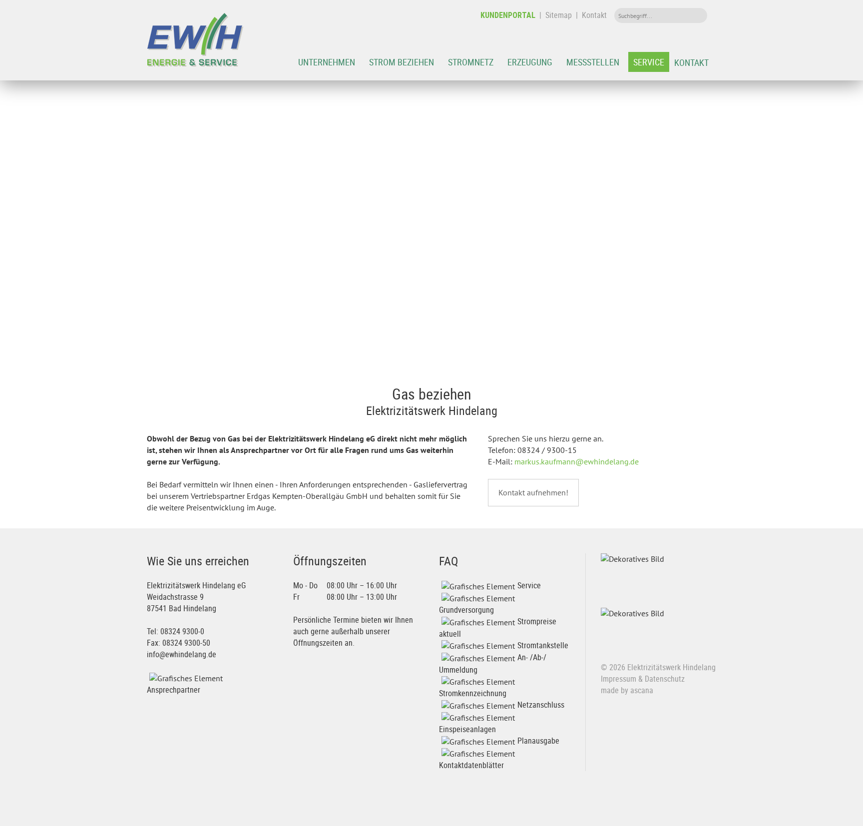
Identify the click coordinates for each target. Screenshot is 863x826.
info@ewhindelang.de (181, 654)
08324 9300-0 (182, 631)
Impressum (618, 678)
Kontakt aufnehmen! (533, 492)
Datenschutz (665, 678)
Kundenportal (507, 15)
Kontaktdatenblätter (471, 765)
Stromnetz (470, 62)
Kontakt (594, 14)
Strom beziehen (401, 62)
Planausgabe (538, 740)
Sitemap (558, 14)
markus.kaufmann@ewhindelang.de (576, 461)
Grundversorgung (466, 609)
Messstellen (592, 62)
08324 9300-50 (186, 642)
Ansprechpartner (173, 689)
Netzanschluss (540, 704)
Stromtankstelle (542, 645)
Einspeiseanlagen (467, 729)
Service (648, 62)
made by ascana (627, 690)
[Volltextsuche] (697, 15)
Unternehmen (326, 62)
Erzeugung (529, 62)
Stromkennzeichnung (472, 693)
